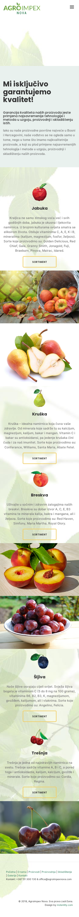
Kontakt (22, 875)
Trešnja (39, 753)
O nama (22, 871)
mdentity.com (65, 904)
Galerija (11, 875)
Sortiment (39, 262)
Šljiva (39, 677)
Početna (11, 871)
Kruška (39, 414)
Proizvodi (34, 871)
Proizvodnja (49, 871)
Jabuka (40, 208)
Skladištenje (65, 871)
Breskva (39, 495)
